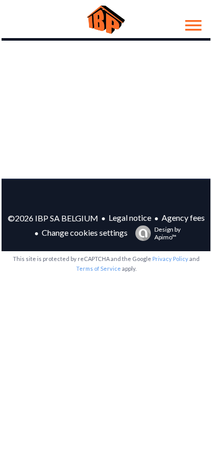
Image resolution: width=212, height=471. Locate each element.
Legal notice (130, 217)
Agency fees (183, 217)
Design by (167, 233)
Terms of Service (98, 268)
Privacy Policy (170, 258)
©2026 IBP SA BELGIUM (53, 218)
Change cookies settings (85, 232)
